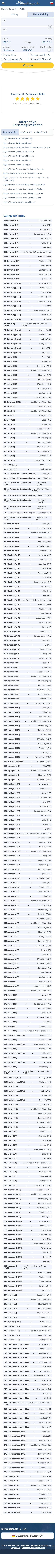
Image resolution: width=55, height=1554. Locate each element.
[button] (3, 3)
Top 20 (50, 1545)
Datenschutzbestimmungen (33, 1548)
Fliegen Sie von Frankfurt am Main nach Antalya (23, 169)
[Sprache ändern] (51, 3)
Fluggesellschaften (9, 9)
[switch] (50, 27)
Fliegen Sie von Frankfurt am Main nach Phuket (23, 193)
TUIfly (22, 9)
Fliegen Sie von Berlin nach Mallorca (18, 156)
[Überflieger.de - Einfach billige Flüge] (27, 3)
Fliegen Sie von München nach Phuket (19, 202)
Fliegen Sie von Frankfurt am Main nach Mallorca (24, 189)
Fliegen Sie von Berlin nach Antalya (18, 138)
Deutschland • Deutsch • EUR (30, 1535)
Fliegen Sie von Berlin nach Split (16, 164)
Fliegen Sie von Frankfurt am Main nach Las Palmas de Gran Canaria (26, 179)
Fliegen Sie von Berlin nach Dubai (17, 143)
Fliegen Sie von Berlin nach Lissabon (18, 151)
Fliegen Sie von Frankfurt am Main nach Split (22, 197)
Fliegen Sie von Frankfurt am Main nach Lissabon (24, 184)
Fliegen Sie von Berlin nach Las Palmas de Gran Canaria (26, 147)
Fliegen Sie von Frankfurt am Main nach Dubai (22, 173)
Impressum (15, 1548)
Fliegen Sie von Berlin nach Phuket (17, 160)
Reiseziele (25, 1545)
